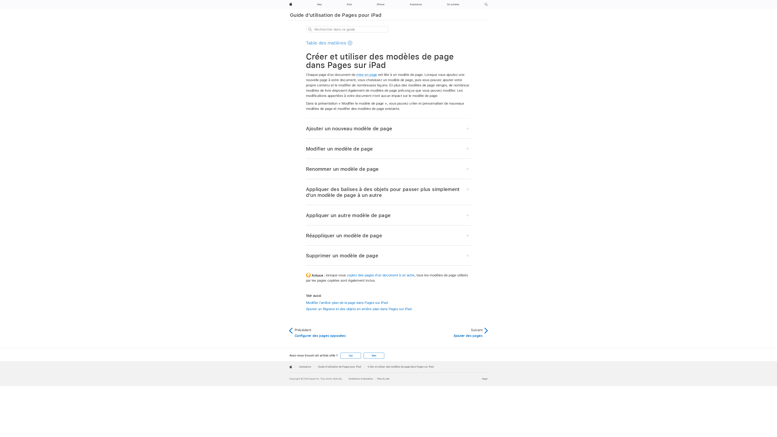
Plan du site (383, 378)
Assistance (305, 366)
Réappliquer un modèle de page (344, 236)
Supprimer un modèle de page (342, 256)
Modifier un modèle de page (339, 149)
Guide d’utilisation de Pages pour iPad (336, 15)
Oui (350, 355)
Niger (485, 378)
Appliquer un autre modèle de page (348, 215)
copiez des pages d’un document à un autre (381, 275)
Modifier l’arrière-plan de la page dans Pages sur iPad (347, 303)
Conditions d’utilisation (360, 378)
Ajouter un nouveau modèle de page (349, 129)
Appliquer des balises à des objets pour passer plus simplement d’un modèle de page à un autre (383, 192)
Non (374, 355)
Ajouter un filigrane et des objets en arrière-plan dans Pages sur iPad (359, 309)
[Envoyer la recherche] (310, 29)
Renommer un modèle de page (342, 169)
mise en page (366, 75)
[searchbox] (347, 29)
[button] (486, 4)
